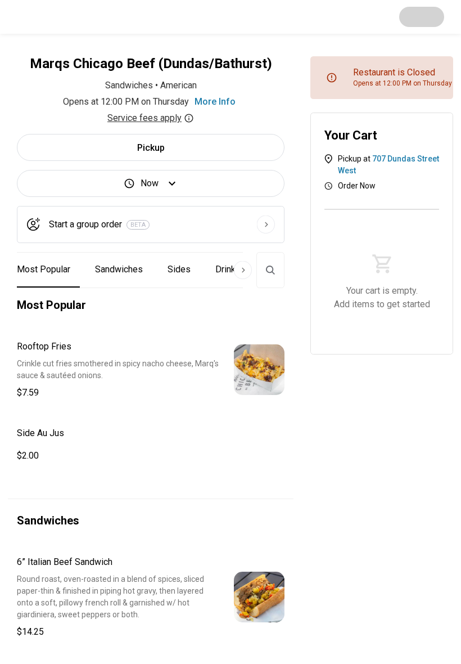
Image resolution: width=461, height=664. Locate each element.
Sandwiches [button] (119, 269)
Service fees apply (144, 118)
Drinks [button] (228, 269)
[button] (150, 370)
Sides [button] (179, 269)
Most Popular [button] (43, 269)
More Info (215, 101)
